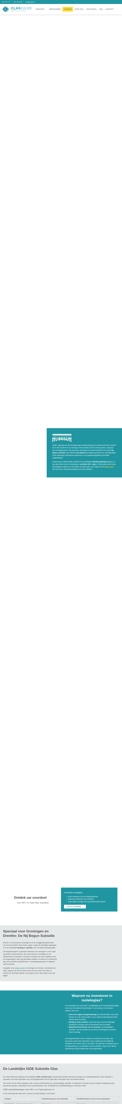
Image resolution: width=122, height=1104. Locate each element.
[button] (118, 9)
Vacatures (91, 9)
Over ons (78, 9)
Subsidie (68, 9)
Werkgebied (55, 9)
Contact (109, 9)
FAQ (101, 9)
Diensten (40, 9)
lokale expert (109, 467)
